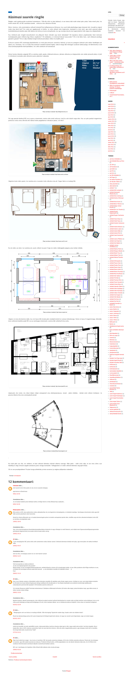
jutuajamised (113, 352)
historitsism (113, 344)
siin (115, 32)
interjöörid (112, 350)
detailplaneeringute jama (117, 326)
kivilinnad (112, 364)
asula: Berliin (113, 309)
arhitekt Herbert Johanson (117, 223)
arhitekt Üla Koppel (115, 295)
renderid (112, 386)
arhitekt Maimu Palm (115, 249)
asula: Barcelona (114, 307)
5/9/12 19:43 (16, 494)
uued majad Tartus (115, 401)
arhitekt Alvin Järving (115, 196)
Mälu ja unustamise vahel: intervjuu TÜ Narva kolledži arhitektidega (117, 87)
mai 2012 (110, 138)
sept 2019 (111, 104)
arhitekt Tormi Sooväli (116, 282)
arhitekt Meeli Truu (115, 253)
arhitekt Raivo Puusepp (116, 271)
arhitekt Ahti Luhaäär (115, 190)
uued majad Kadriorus (116, 393)
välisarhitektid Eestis (115, 413)
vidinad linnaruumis (115, 411)
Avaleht (55, 657)
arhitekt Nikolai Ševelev (116, 257)
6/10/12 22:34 (17, 604)
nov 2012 (110, 127)
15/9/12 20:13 (17, 533)
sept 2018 (111, 106)
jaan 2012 (111, 144)
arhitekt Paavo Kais (115, 263)
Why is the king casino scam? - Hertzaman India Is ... (117, 62)
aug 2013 (110, 110)
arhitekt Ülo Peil (114, 301)
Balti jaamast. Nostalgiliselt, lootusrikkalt (117, 82)
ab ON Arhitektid (114, 175)
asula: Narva (113, 315)
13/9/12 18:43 (17, 521)
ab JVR (112, 164)
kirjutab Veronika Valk (116, 362)
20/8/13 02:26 (17, 649)
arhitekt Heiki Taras (115, 221)
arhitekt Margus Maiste (116, 251)
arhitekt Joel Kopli (115, 241)
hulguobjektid (113, 346)
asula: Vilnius (113, 320)
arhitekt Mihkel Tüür (115, 255)
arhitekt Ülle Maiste (115, 297)
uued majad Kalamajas (116, 396)
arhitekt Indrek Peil (115, 233)
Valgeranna (113, 407)
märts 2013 (111, 119)
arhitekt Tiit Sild (114, 278)
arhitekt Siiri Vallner (115, 276)
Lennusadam (113, 373)
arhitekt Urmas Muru (115, 284)
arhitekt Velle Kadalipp (116, 288)
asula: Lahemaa (114, 313)
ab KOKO (112, 169)
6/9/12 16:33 (16, 504)
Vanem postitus (97, 657)
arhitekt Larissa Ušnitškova (114, 246)
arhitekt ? (112, 188)
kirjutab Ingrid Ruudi (115, 360)
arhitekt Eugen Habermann (114, 212)
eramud (112, 337)
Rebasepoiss (17, 510)
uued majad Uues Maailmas (115, 404)
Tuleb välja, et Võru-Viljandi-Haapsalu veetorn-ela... (115, 57)
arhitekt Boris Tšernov (116, 204)
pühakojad (113, 381)
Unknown (15, 485)
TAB (111, 391)
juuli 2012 (111, 134)
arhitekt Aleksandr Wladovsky (115, 193)
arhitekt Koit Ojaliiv (115, 243)
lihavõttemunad (114, 375)
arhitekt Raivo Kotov (115, 269)
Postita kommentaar (16, 653)
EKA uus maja (114, 335)
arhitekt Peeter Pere (115, 265)
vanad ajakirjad (114, 409)
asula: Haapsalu (114, 311)
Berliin (111, 324)
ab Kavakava (113, 167)
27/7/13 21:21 (17, 632)
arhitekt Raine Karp (115, 267)
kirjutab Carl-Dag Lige (116, 358)
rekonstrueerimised (115, 383)
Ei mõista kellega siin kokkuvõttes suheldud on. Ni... (117, 67)
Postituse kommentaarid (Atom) (23, 660)
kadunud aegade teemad (117, 354)
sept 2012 (111, 132)
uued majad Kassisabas (116, 398)
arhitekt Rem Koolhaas (116, 273)
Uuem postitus (13, 657)
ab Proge (112, 177)
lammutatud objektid (115, 371)
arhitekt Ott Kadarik (115, 261)
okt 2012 (110, 130)
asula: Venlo (113, 317)
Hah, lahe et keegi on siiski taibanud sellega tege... (116, 52)
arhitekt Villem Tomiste (116, 293)
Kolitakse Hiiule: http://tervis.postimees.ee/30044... (117, 72)
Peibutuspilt (113, 90)
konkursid (112, 366)
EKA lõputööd (113, 333)
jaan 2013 (111, 123)
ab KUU (112, 173)
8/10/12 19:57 (17, 618)
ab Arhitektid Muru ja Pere (117, 161)
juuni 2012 (111, 136)
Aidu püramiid (114, 184)
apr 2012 (110, 140)
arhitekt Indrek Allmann (116, 226)
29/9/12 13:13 (17, 573)
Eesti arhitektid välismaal (117, 330)
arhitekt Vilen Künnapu (116, 290)
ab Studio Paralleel (115, 179)
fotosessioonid (114, 342)
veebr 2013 (111, 121)
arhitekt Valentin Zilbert (116, 286)
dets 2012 (111, 125)
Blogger (68, 671)
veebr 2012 (111, 142)
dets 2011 (111, 147)
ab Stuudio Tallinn (115, 181)
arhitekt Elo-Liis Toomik (116, 209)
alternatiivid (113, 186)
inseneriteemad (114, 348)
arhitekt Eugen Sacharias (117, 215)
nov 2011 (110, 149)
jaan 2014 (111, 108)
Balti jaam (112, 322)
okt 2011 (110, 151)
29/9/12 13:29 (17, 592)
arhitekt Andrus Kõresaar (117, 198)
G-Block (112, 92)
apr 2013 (110, 117)
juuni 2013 (111, 113)
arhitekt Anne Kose (115, 201)
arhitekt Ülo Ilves (114, 299)
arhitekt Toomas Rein (116, 280)
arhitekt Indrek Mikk (115, 231)
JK (14, 539)
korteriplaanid (17, 475)
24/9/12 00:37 (17, 545)
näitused (112, 379)
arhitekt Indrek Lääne (116, 229)
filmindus (112, 340)
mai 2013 (110, 115)
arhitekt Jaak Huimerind (116, 235)
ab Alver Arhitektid (115, 159)
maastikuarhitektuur (115, 377)
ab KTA (112, 171)
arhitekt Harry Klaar (115, 219)
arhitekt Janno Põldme (116, 239)
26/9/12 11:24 (17, 556)
